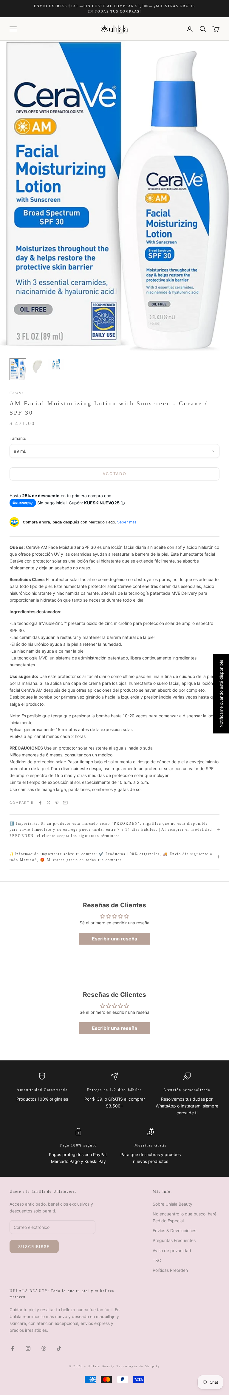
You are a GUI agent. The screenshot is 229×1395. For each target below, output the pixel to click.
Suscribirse (34, 1246)
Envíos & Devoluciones (174, 1230)
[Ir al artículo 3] (56, 364)
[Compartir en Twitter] (48, 802)
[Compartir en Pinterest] (57, 802)
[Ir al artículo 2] (37, 366)
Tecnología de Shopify (138, 1366)
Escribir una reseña (114, 939)
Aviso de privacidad (172, 1250)
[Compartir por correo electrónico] (65, 802)
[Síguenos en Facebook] (13, 1348)
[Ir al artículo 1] (18, 369)
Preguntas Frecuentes (174, 1240)
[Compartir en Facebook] (40, 802)
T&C (157, 1260)
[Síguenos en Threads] (44, 1348)
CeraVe (17, 393)
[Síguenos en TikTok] (59, 1348)
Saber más (127, 522)
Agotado (114, 473)
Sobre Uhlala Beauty (172, 1203)
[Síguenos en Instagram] (28, 1348)
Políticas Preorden (170, 1270)
